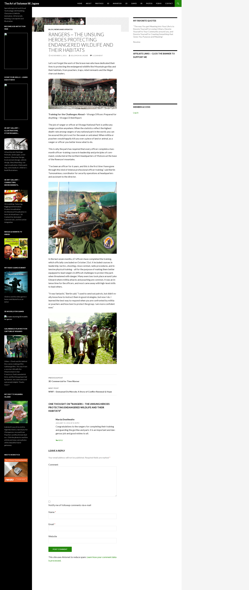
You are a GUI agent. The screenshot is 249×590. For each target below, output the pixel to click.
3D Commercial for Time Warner (63, 379)
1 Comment (97, 55)
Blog (50, 29)
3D (108, 3)
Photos (149, 3)
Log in (135, 112)
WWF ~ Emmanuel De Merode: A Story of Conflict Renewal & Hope (80, 390)
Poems (158, 3)
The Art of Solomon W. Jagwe (21, 3)
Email (51, 524)
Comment (53, 464)
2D (126, 3)
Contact (169, 3)
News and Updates (63, 29)
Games (134, 3)
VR (141, 3)
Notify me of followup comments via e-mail (69, 505)
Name (52, 512)
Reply (60, 440)
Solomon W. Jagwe (79, 55)
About (89, 3)
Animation (117, 3)
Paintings (99, 3)
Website (52, 536)
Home (79, 3)
